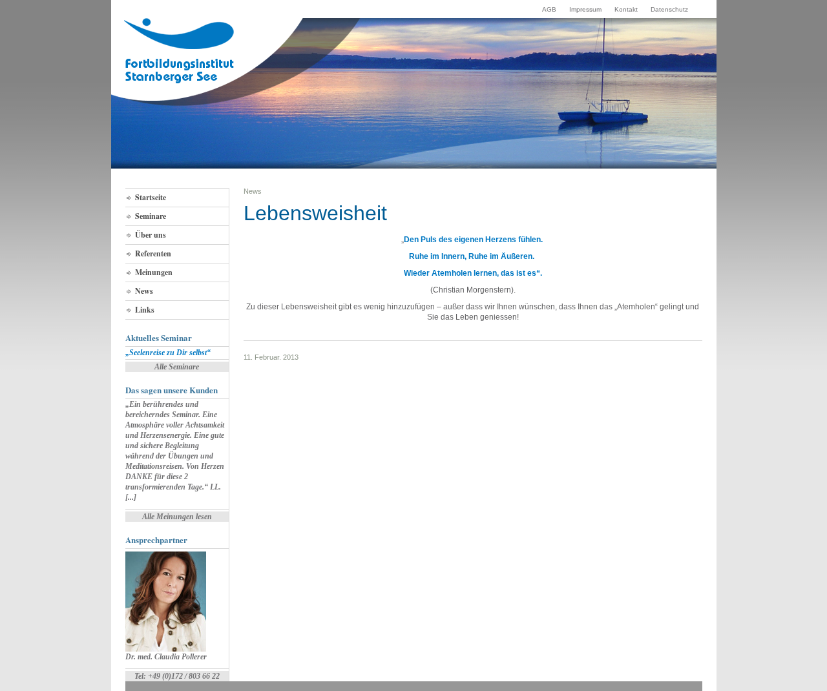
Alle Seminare (176, 366)
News (144, 290)
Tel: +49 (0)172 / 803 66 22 (177, 676)
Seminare (150, 216)
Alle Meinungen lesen (177, 516)
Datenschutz (669, 9)
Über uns (150, 234)
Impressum (585, 9)
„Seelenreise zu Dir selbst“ (168, 352)
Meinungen (154, 272)
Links (144, 309)
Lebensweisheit (315, 213)
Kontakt (626, 9)
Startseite (150, 197)
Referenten (153, 253)
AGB (549, 9)
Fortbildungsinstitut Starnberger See (180, 51)
